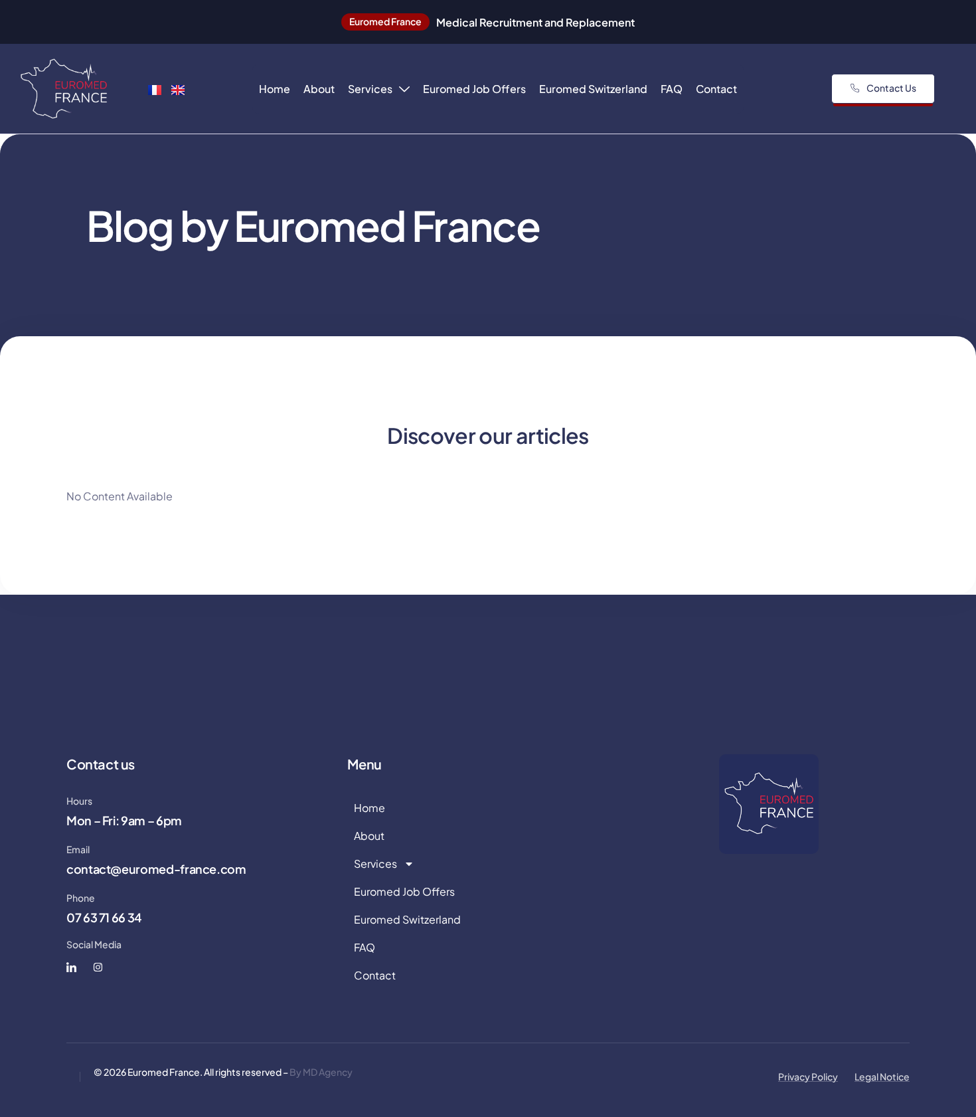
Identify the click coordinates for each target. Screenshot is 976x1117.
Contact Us (891, 88)
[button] (385, 22)
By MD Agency (321, 1072)
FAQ (672, 89)
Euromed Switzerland (593, 89)
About (319, 89)
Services (370, 89)
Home (274, 89)
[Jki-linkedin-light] (71, 967)
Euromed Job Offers (474, 89)
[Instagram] (98, 967)
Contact (716, 89)
